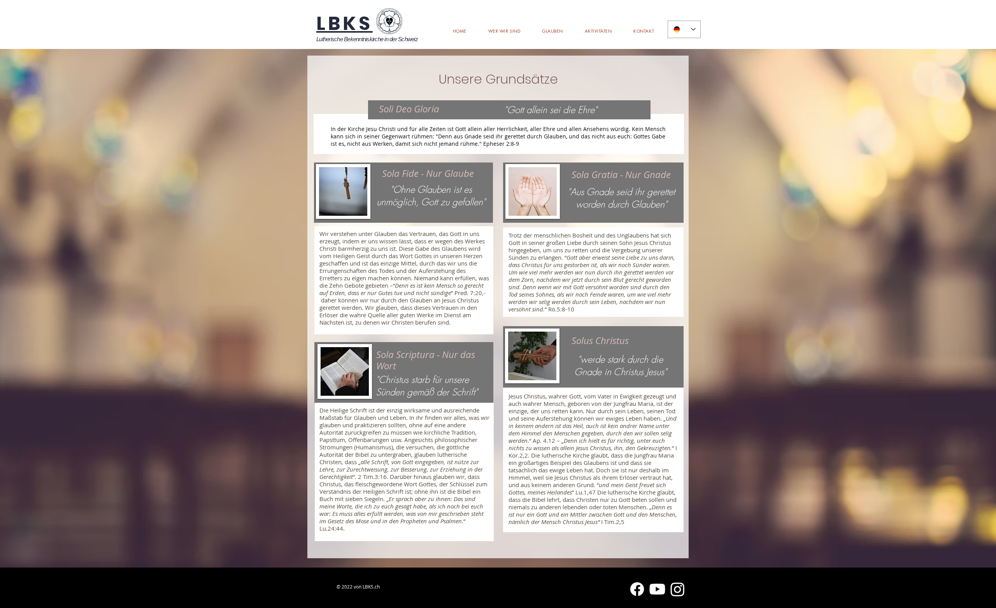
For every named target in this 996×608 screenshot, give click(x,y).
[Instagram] (677, 589)
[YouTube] (657, 589)
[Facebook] (637, 589)
